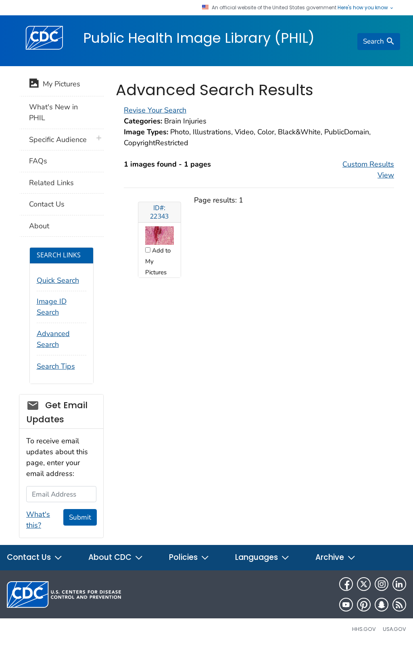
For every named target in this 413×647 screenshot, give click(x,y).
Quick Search (58, 280)
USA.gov (394, 629)
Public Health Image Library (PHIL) (199, 38)
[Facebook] (346, 584)
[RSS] (399, 605)
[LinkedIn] (399, 584)
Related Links (51, 183)
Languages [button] (257, 557)
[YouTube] (346, 605)
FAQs (38, 161)
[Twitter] (364, 584)
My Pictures (59, 84)
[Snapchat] (381, 605)
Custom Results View (368, 169)
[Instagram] (381, 584)
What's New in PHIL (53, 112)
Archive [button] (330, 557)
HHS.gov (364, 629)
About (39, 226)
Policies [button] (184, 557)
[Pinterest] (364, 605)
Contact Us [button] (30, 557)
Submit (80, 517)
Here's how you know (363, 7)
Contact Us (47, 204)
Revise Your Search (155, 110)
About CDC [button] (110, 557)
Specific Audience (58, 139)
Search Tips (56, 366)
